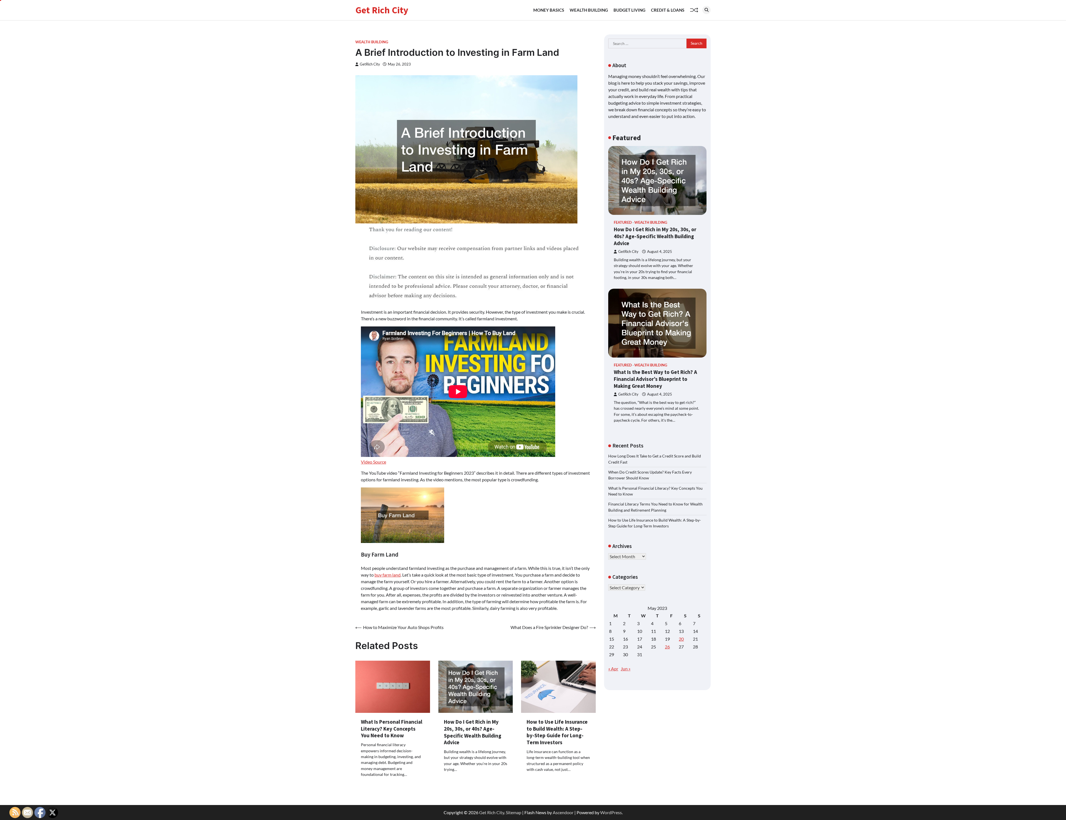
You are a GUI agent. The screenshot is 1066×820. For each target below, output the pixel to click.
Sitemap (513, 812)
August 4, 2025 (659, 251)
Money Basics (548, 9)
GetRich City (370, 64)
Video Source (373, 461)
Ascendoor (563, 812)
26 (667, 646)
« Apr (613, 668)
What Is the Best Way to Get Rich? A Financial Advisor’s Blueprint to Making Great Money (655, 379)
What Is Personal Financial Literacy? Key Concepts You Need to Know (391, 728)
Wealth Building (589, 9)
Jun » (625, 668)
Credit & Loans (667, 9)
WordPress (611, 812)
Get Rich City (381, 10)
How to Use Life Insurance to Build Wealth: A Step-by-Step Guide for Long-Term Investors (557, 732)
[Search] (706, 10)
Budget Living (629, 9)
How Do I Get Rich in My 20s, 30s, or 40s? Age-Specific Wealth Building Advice (472, 732)
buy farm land (387, 574)
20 (681, 639)
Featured (623, 222)
